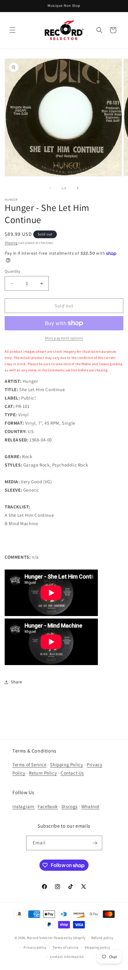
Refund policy (102, 938)
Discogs (70, 806)
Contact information (67, 956)
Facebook (48, 806)
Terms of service (66, 947)
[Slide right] (78, 188)
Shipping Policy (66, 764)
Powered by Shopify (70, 938)
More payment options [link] (64, 338)
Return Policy (43, 773)
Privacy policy (35, 947)
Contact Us (72, 773)
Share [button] (16, 682)
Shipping (11, 243)
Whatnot (90, 806)
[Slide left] (50, 188)
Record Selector (40, 938)
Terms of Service (29, 764)
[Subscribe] (95, 843)
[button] (12, 30)
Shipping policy (97, 947)
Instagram (23, 806)
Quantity (12, 271)
